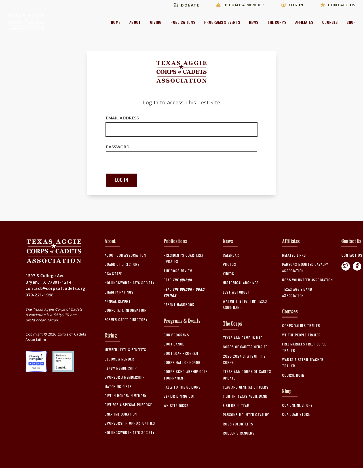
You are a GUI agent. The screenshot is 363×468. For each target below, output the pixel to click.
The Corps (276, 22)
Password (118, 146)
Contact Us (342, 4)
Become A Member (243, 4)
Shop (351, 22)
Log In (296, 4)
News (253, 22)
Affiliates (304, 22)
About (135, 22)
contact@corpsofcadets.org (55, 288)
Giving (156, 22)
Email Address (122, 118)
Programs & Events (222, 22)
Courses (329, 22)
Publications (182, 22)
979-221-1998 (40, 295)
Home (115, 22)
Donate (190, 5)
